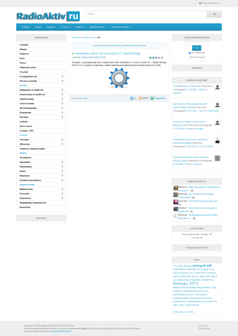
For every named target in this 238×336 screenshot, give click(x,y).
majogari (199, 128)
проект (191, 294)
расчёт (208, 297)
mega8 (204, 269)
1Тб (175, 265)
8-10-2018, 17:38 (181, 164)
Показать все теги (183, 311)
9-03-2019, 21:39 (194, 146)
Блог (85, 98)
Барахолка (187, 107)
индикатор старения (188, 279)
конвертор (207, 279)
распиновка (196, 297)
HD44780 (191, 269)
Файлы (79, 27)
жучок (195, 276)
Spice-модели (180, 272)
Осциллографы (182, 142)
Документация (97, 27)
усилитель (211, 301)
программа (179, 294)
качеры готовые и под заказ (189, 121)
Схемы (50, 27)
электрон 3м (192, 304)
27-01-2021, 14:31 (195, 110)
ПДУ (213, 287)
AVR (209, 265)
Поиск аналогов (190, 86)
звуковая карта (208, 276)
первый (177, 290)
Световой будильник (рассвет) (203, 201)
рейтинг (105, 45)
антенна (211, 272)
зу (174, 279)
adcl (180, 265)
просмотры (115, 45)
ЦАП (175, 304)
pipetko (177, 93)
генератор (185, 276)
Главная (26, 27)
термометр (179, 301)
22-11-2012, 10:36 (97, 57)
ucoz (191, 272)
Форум (38, 27)
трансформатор (196, 301)
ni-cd (211, 269)
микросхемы (203, 287)
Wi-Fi (203, 272)
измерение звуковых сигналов (190, 139)
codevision (179, 269)
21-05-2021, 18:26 (195, 89)
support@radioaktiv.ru (61, 331)
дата (96, 45)
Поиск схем (180, 160)
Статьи (65, 27)
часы (181, 304)
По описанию (198, 57)
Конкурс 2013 (185, 283)
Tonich (84, 57)
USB (197, 272)
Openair (197, 164)
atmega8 (199, 265)
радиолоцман (181, 297)
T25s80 (177, 86)
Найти (196, 48)
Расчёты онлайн (120, 27)
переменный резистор (195, 290)
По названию (198, 52)
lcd (198, 269)
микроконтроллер (184, 287)
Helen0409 (213, 110)
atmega (187, 265)
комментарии (129, 45)
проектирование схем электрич (191, 157)
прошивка (201, 294)
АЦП (175, 276)
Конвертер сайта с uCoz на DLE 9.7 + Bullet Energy (108, 53)
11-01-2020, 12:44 (182, 128)
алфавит (142, 45)
